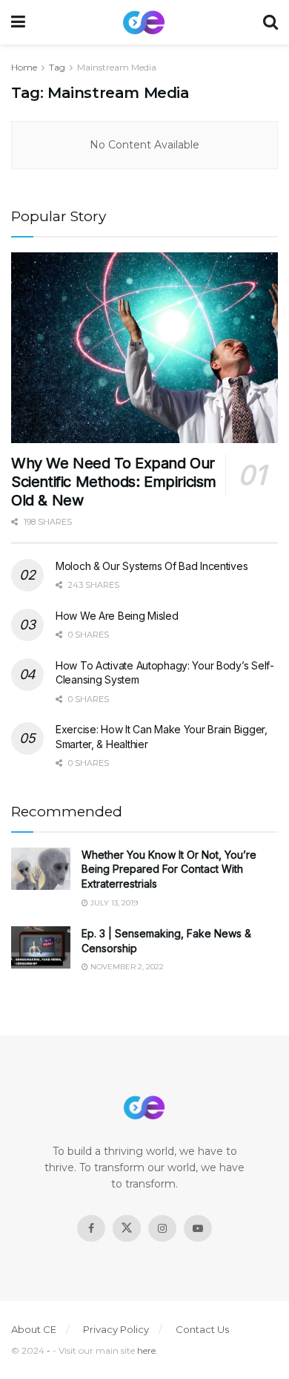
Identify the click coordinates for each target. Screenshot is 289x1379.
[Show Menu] (18, 22)
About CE (33, 1329)
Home (24, 67)
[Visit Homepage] (144, 23)
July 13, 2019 (113, 903)
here (146, 1350)
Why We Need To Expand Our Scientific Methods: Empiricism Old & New (113, 481)
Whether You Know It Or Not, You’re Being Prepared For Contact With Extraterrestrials (169, 869)
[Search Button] (270, 22)
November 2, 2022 (126, 967)
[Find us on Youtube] (198, 1228)
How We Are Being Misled (117, 615)
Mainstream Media (116, 67)
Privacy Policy (116, 1329)
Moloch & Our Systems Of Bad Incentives (152, 566)
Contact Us (202, 1329)
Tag (57, 67)
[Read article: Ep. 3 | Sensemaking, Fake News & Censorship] (40, 947)
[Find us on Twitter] (127, 1228)
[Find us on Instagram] (162, 1228)
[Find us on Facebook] (91, 1228)
